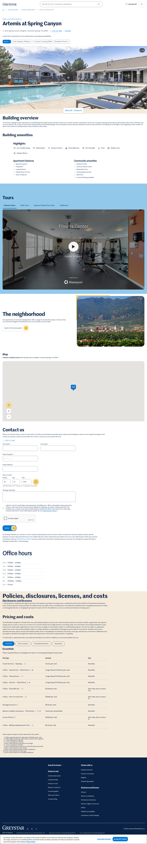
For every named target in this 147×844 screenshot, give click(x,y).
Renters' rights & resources (90, 804)
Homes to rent (53, 771)
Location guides (53, 791)
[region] (73, 839)
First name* (7, 444)
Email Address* (8, 465)
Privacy (83, 792)
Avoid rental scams (54, 776)
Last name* (44, 444)
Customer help (53, 780)
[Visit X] (36, 829)
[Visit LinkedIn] (32, 829)
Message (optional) (9, 490)
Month (5, 478)
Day (13, 478)
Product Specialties (87, 781)
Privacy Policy (30, 842)
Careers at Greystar (87, 774)
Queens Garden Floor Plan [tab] (44, 205)
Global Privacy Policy (50, 511)
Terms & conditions (87, 796)
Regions (83, 777)
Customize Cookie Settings (90, 815)
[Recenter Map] (8, 405)
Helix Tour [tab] (25, 205)
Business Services (87, 770)
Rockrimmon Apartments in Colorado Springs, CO (31, 833)
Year (23, 478)
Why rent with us (53, 795)
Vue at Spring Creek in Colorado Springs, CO (92, 833)
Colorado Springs (13, 10)
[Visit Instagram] (27, 829)
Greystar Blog (52, 799)
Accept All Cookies (120, 839)
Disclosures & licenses (88, 800)
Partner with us (86, 765)
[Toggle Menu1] (141, 4)
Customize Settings (104, 839)
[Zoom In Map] (8, 411)
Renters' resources (54, 787)
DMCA (83, 808)
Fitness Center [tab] (9, 205)
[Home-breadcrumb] (3, 9)
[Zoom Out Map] (8, 416)
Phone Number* (8, 454)
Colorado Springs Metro (28, 10)
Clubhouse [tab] (64, 205)
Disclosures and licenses (90, 787)
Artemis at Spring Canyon (46, 10)
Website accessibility (88, 811)
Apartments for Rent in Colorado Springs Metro (62, 833)
